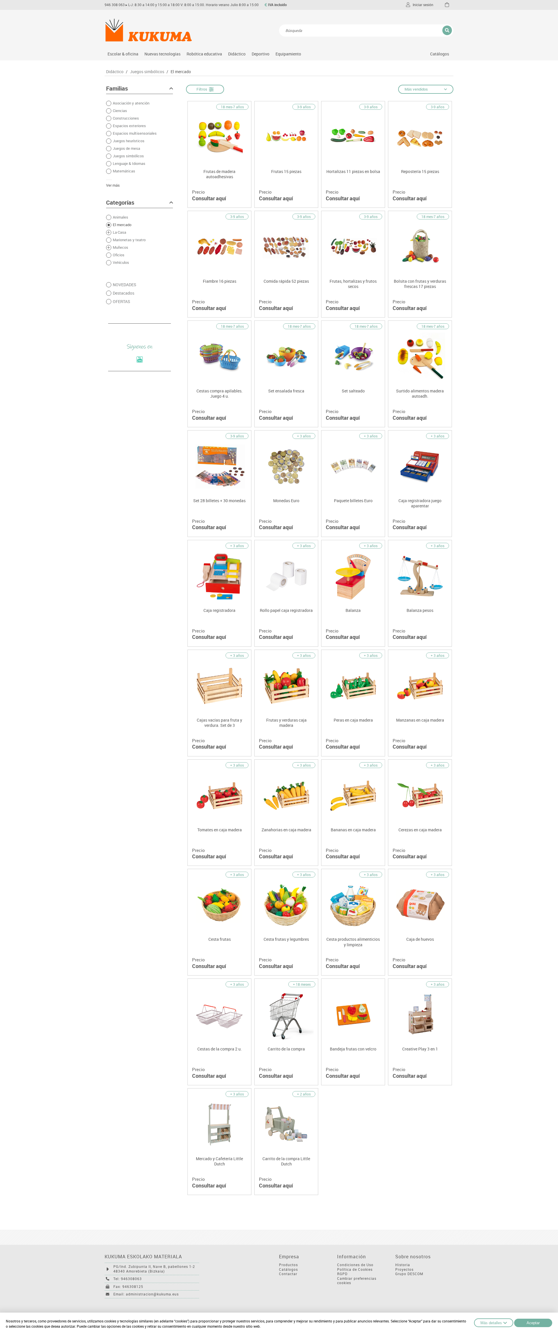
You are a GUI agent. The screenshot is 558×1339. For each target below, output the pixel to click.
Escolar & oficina (123, 54)
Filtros (202, 89)
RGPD (342, 1274)
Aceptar (533, 1323)
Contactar (288, 1274)
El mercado (181, 71)
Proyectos (404, 1269)
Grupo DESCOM (409, 1274)
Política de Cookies (355, 1269)
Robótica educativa (204, 54)
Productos (288, 1265)
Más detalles (491, 1323)
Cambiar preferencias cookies (356, 1280)
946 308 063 (115, 5)
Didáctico (237, 54)
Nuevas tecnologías (162, 54)
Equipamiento (288, 54)
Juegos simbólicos (147, 71)
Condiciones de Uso (355, 1265)
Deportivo (260, 54)
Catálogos (439, 54)
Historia (402, 1265)
